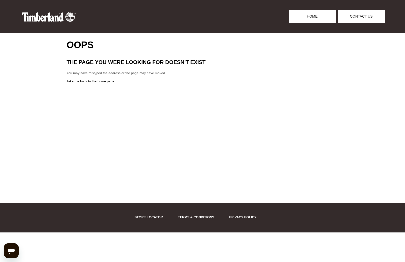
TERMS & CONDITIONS (196, 217)
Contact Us (361, 16)
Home (312, 16)
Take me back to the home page (90, 81)
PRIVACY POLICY (242, 217)
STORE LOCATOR (149, 217)
